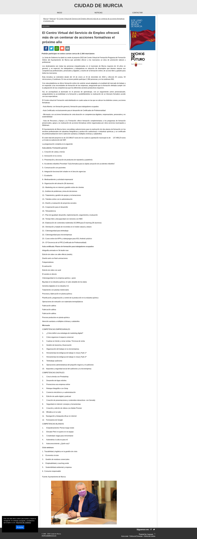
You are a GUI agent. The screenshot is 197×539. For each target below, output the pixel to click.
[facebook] (151, 529)
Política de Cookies (149, 536)
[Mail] (62, 48)
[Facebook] (46, 48)
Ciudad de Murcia (98, 5)
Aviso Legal (124, 536)
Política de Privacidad (136, 536)
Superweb (150, 534)
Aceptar (20, 527)
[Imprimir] (67, 48)
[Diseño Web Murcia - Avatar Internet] (154, 534)
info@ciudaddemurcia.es (49, 535)
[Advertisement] (142, 101)
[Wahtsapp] (56, 48)
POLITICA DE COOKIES (23, 522)
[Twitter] (51, 48)
